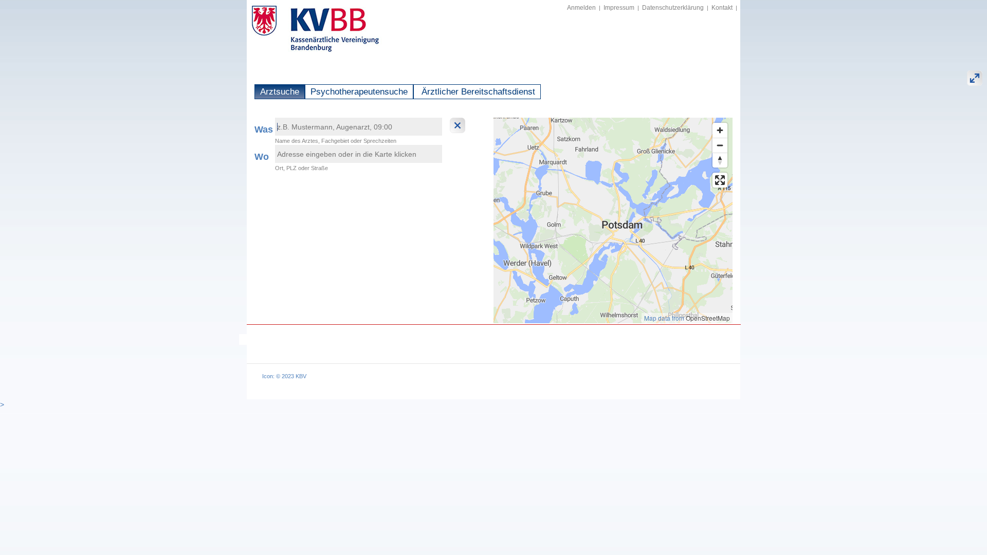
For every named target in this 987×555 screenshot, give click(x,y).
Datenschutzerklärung (673, 7)
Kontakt (722, 7)
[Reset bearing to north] (719, 160)
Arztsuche (279, 92)
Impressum (619, 7)
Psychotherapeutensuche (359, 92)
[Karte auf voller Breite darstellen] (974, 78)
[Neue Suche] (459, 125)
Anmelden (581, 7)
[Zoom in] (719, 130)
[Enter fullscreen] (719, 180)
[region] (613, 220)
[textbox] (358, 127)
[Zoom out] (719, 145)
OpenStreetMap (708, 317)
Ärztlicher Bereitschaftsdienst (477, 92)
